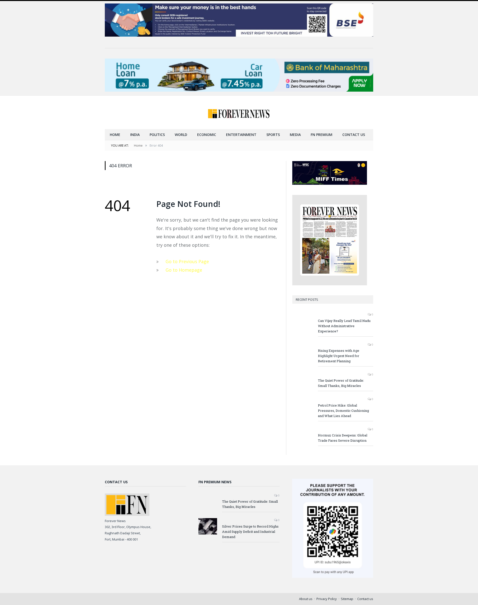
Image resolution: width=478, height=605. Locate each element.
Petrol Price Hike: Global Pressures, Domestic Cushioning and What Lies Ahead (343, 410)
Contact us (353, 134)
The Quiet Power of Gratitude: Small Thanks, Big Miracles (341, 383)
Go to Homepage (184, 270)
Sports (273, 134)
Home (115, 134)
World (181, 134)
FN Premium (321, 134)
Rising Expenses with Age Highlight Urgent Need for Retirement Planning (338, 355)
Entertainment (241, 134)
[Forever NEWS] (239, 112)
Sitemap (347, 599)
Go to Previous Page (187, 261)
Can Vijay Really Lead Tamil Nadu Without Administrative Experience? (344, 325)
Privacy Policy (326, 599)
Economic (206, 134)
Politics (157, 134)
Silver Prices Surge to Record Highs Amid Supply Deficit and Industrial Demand (250, 531)
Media (295, 134)
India (135, 134)
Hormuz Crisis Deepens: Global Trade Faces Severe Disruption (342, 438)
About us (305, 599)
